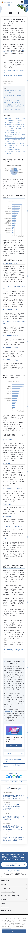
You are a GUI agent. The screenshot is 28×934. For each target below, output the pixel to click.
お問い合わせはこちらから (14, 864)
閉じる (13, 931)
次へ (22, 781)
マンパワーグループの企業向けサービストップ (12, 760)
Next (25, 736)
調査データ (19, 871)
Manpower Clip (9, 711)
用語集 (3, 903)
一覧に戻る (14, 781)
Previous (2, 736)
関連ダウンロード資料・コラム (13, 109)
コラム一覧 (8, 753)
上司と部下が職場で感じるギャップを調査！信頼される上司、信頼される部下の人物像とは (15, 151)
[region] (14, 924)
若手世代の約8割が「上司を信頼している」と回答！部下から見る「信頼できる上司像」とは (15, 145)
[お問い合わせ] (26, 2)
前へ (7, 781)
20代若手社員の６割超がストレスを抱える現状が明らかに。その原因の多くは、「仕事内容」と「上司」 (15, 120)
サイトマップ (5, 907)
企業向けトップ (11, 871)
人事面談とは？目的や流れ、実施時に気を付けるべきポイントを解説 (14, 739)
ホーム (3, 871)
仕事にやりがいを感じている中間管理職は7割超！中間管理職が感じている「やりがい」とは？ (15, 139)
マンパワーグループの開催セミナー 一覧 (12, 765)
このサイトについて (6, 928)
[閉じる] (26, 916)
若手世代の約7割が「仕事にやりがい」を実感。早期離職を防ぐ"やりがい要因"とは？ (15, 134)
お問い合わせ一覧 (6, 910)
